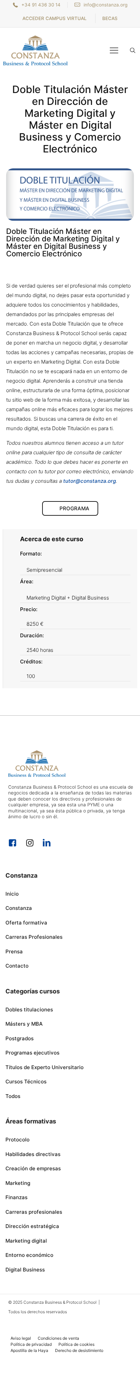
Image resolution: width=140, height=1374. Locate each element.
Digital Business (25, 1269)
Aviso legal (21, 1338)
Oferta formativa (26, 922)
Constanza (18, 908)
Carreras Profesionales (34, 937)
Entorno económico (29, 1255)
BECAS (110, 18)
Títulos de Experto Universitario (44, 1067)
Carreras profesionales (33, 1212)
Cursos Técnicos (26, 1081)
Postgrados (19, 1038)
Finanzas (16, 1197)
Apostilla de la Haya (29, 1350)
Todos (12, 1096)
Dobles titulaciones (29, 1009)
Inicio (12, 894)
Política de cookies (76, 1344)
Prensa (14, 951)
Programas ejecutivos (32, 1052)
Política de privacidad (31, 1344)
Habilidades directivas (32, 1154)
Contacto (17, 966)
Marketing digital (26, 1241)
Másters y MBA (24, 1024)
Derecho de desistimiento (79, 1350)
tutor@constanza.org (89, 481)
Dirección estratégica (32, 1226)
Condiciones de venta (58, 1338)
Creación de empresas (33, 1168)
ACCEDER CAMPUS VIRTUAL (54, 18)
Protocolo (17, 1139)
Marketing (17, 1183)
